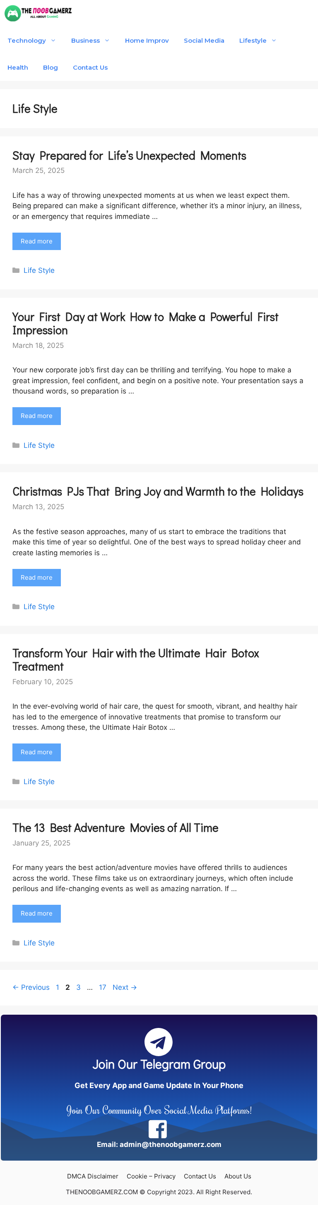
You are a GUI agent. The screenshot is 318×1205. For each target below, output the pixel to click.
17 (103, 987)
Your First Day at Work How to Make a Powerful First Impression (145, 323)
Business (85, 40)
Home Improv (147, 40)
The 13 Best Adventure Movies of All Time (115, 827)
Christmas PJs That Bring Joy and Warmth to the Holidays (158, 490)
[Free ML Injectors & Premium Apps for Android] (38, 13)
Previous (31, 987)
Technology (26, 40)
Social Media (204, 40)
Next (125, 987)
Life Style (39, 270)
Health (17, 67)
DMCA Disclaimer (92, 1176)
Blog (50, 67)
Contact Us (90, 67)
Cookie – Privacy (151, 1176)
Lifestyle (252, 40)
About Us (237, 1176)
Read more (37, 241)
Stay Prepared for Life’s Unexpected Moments (129, 155)
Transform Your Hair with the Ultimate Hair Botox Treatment (135, 659)
